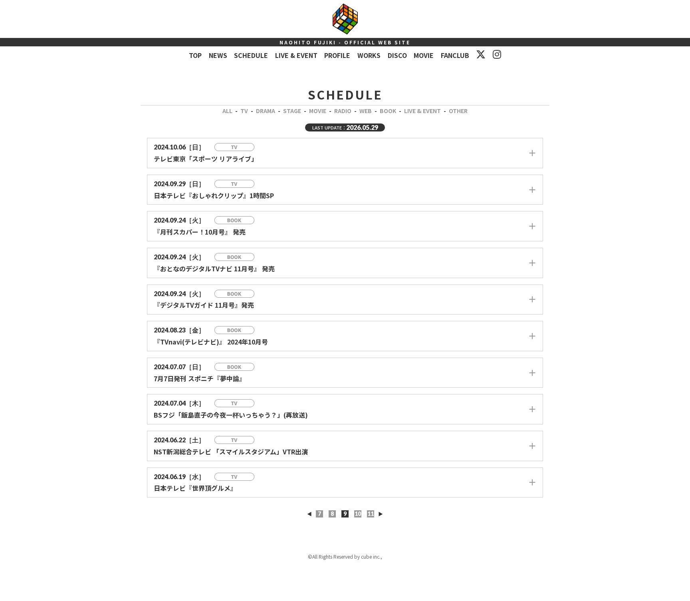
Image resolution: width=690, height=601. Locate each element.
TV (244, 111)
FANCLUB (455, 55)
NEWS (218, 55)
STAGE (292, 111)
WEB (365, 111)
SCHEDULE (251, 55)
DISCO (397, 55)
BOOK (388, 111)
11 (370, 513)
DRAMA (265, 111)
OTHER (458, 111)
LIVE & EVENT (296, 55)
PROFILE (337, 55)
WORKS (369, 55)
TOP (195, 55)
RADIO (342, 111)
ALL (227, 111)
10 (358, 513)
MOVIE (424, 55)
